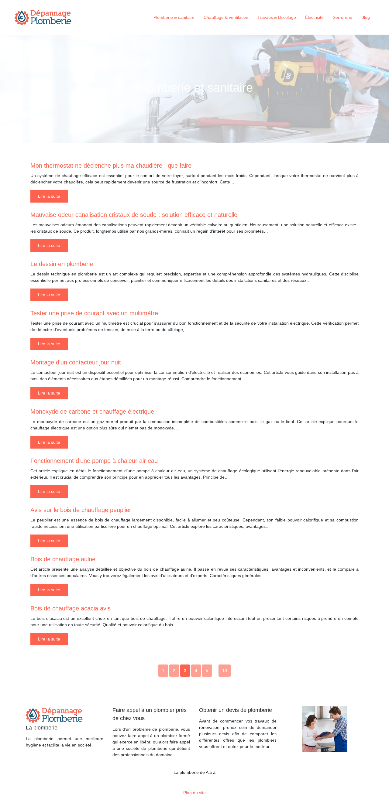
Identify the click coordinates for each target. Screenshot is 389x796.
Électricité (314, 17)
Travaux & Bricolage (276, 17)
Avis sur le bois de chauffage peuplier (80, 510)
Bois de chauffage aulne (62, 559)
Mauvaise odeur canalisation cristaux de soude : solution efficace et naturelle (133, 214)
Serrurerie (342, 17)
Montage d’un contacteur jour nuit (75, 362)
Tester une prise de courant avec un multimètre (94, 313)
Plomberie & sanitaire (173, 17)
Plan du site (194, 792)
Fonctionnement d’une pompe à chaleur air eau (94, 460)
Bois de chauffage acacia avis (70, 608)
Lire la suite (49, 196)
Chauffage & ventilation (226, 17)
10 (224, 670)
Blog (365, 17)
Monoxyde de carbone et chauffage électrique (92, 411)
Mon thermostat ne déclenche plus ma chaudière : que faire (110, 165)
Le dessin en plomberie (61, 264)
